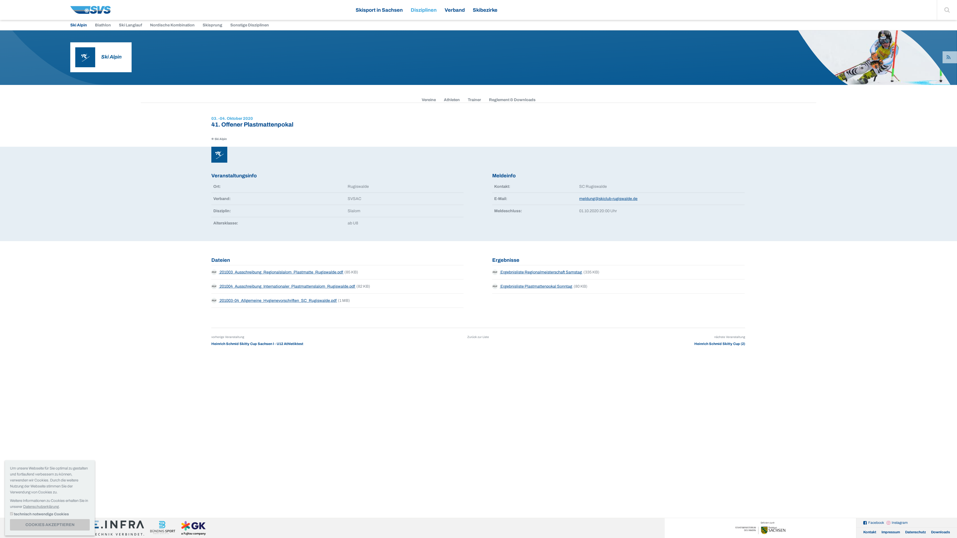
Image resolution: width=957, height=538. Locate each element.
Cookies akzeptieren (50, 525)
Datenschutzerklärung (41, 507)
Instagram (900, 523)
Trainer (474, 100)
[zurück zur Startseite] (90, 12)
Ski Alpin (78, 25)
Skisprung (212, 25)
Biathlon (103, 25)
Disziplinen (424, 10)
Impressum (890, 532)
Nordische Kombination (172, 25)
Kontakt (869, 532)
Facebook (876, 523)
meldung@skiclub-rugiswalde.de (608, 199)
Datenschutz (915, 532)
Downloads (940, 532)
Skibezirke (485, 10)
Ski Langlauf (130, 25)
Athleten (452, 100)
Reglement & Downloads (512, 100)
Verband (455, 10)
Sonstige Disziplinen (249, 25)
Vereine (429, 100)
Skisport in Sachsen (379, 10)
